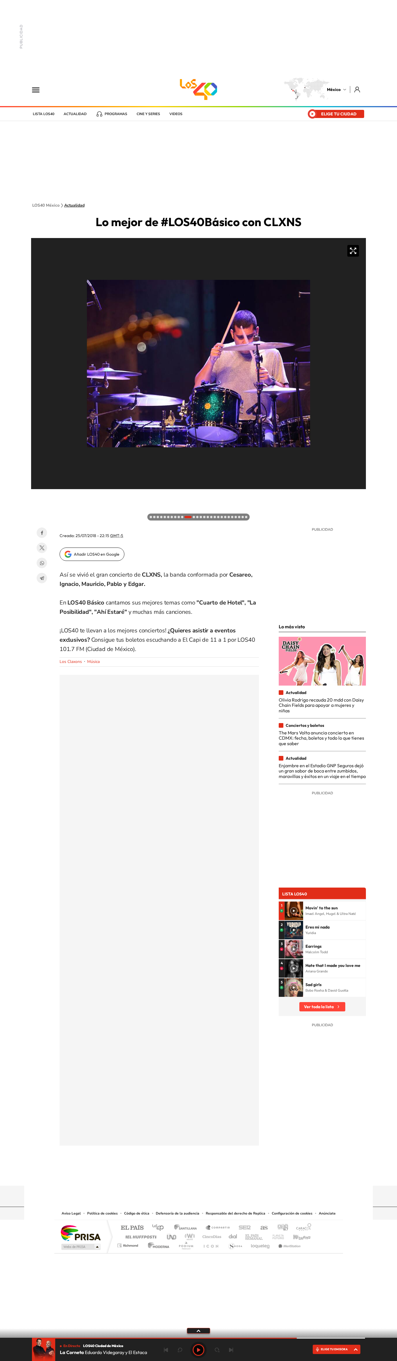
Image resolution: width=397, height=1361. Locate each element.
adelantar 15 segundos (217, 1349)
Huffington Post (140, 1235)
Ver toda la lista (319, 1006)
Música (93, 661)
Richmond (128, 1244)
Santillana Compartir (218, 1228)
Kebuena (297, 1235)
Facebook (42, 532)
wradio (188, 1235)
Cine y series (148, 114)
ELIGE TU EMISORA (334, 1349)
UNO (172, 1235)
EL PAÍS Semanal (254, 1235)
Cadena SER (243, 1228)
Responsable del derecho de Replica (235, 1213)
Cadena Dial (233, 1235)
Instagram (192, 1174)
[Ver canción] (294, 911)
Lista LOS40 (43, 114)
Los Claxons (71, 661)
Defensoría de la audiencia (177, 1213)
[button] (37, 495)
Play (198, 1350)
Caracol (302, 1228)
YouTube (181, 1174)
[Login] (358, 89)
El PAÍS (132, 1228)
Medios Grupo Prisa (80, 1246)
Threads (227, 1174)
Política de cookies (102, 1213)
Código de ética (136, 1213)
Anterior (165, 1349)
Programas (116, 114)
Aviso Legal (71, 1213)
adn (280, 1228)
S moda (235, 1244)
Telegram (42, 578)
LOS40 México (198, 89)
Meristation (289, 1244)
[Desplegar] (198, 1330)
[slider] (198, 1338)
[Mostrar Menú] (39, 89)
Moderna (157, 1244)
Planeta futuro (276, 1235)
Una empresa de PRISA (80, 1232)
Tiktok (169, 1174)
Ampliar (353, 251)
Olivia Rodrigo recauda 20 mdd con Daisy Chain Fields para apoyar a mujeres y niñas (321, 705)
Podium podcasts (185, 1244)
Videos (176, 114)
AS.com (261, 1228)
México (334, 89)
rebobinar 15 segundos (179, 1349)
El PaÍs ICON (210, 1244)
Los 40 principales (160, 1228)
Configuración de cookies (292, 1213)
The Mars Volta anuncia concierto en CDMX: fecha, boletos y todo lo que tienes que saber (321, 738)
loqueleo (261, 1244)
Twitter (42, 548)
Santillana (187, 1228)
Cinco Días (211, 1235)
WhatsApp (42, 563)
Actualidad (75, 114)
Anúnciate (327, 1213)
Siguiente (231, 1349)
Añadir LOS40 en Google (96, 554)
